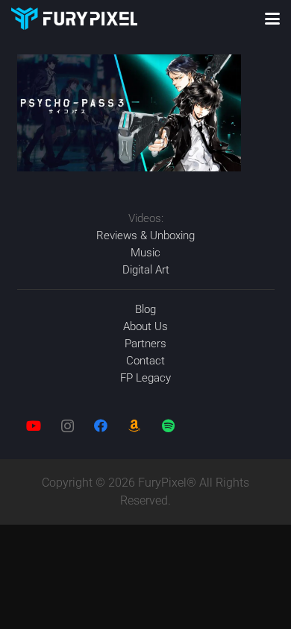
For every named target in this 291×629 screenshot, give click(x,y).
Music (145, 252)
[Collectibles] (134, 426)
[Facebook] (101, 426)
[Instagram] (67, 426)
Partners (145, 343)
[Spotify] (168, 426)
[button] (272, 18)
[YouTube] (34, 426)
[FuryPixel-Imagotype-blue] (74, 18)
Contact (145, 360)
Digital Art (145, 269)
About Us (145, 326)
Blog (145, 309)
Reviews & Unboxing (145, 235)
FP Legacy (145, 378)
